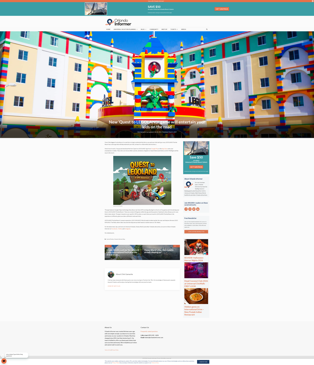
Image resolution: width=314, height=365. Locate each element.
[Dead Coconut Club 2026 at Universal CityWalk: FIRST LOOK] (196, 277)
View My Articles (114, 286)
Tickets (173, 29)
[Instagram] (190, 209)
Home (108, 29)
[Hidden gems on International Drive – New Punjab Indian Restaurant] (196, 303)
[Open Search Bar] (207, 29)
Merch (183, 29)
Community (154, 29)
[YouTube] (197, 209)
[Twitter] (194, 209)
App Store (165, 148)
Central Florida (110, 239)
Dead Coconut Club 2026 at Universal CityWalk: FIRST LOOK (196, 283)
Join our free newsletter (196, 231)
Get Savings (222, 9)
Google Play (154, 148)
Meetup (164, 29)
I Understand (203, 362)
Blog (143, 29)
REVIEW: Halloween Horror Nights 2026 (193, 259)
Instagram (127, 228)
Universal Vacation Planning (125, 29)
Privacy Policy (115, 350)
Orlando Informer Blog (119, 239)
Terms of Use (108, 350)
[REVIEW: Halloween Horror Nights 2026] (196, 254)
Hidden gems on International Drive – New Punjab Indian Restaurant (194, 310)
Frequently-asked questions (149, 331)
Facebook (114, 228)
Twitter (120, 228)
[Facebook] (186, 209)
